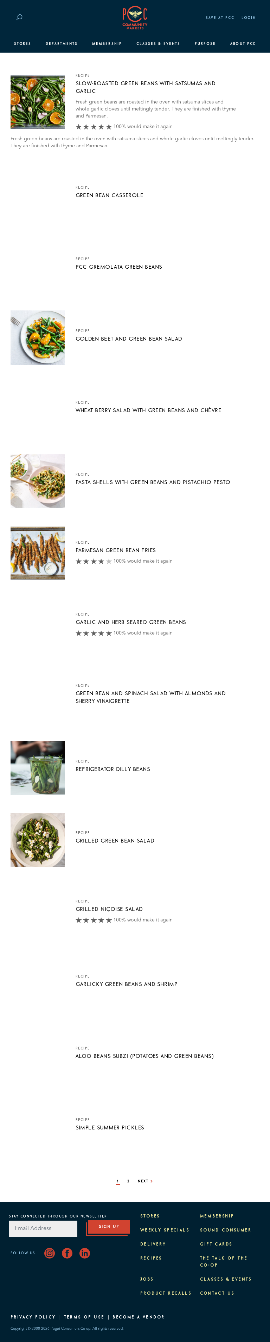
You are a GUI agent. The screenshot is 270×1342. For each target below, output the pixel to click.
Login (249, 18)
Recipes (151, 1258)
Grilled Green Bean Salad (115, 841)
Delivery (153, 1244)
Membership (107, 44)
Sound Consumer (226, 1230)
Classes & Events (158, 44)
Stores (22, 44)
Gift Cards (216, 1244)
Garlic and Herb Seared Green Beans (131, 622)
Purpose (205, 44)
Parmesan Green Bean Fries (116, 550)
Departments (62, 44)
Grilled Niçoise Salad (109, 909)
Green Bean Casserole (110, 195)
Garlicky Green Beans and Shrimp (127, 984)
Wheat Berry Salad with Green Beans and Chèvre (149, 410)
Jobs (147, 1279)
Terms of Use (84, 1317)
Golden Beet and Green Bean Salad (129, 339)
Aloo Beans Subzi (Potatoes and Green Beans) (145, 1056)
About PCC (243, 44)
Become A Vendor (138, 1317)
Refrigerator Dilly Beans (113, 769)
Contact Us (217, 1293)
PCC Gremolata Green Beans (119, 267)
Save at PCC (220, 18)
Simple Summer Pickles (110, 1127)
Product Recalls (166, 1293)
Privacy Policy (33, 1317)
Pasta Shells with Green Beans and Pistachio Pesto (153, 482)
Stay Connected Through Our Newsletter (58, 1216)
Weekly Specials (164, 1230)
